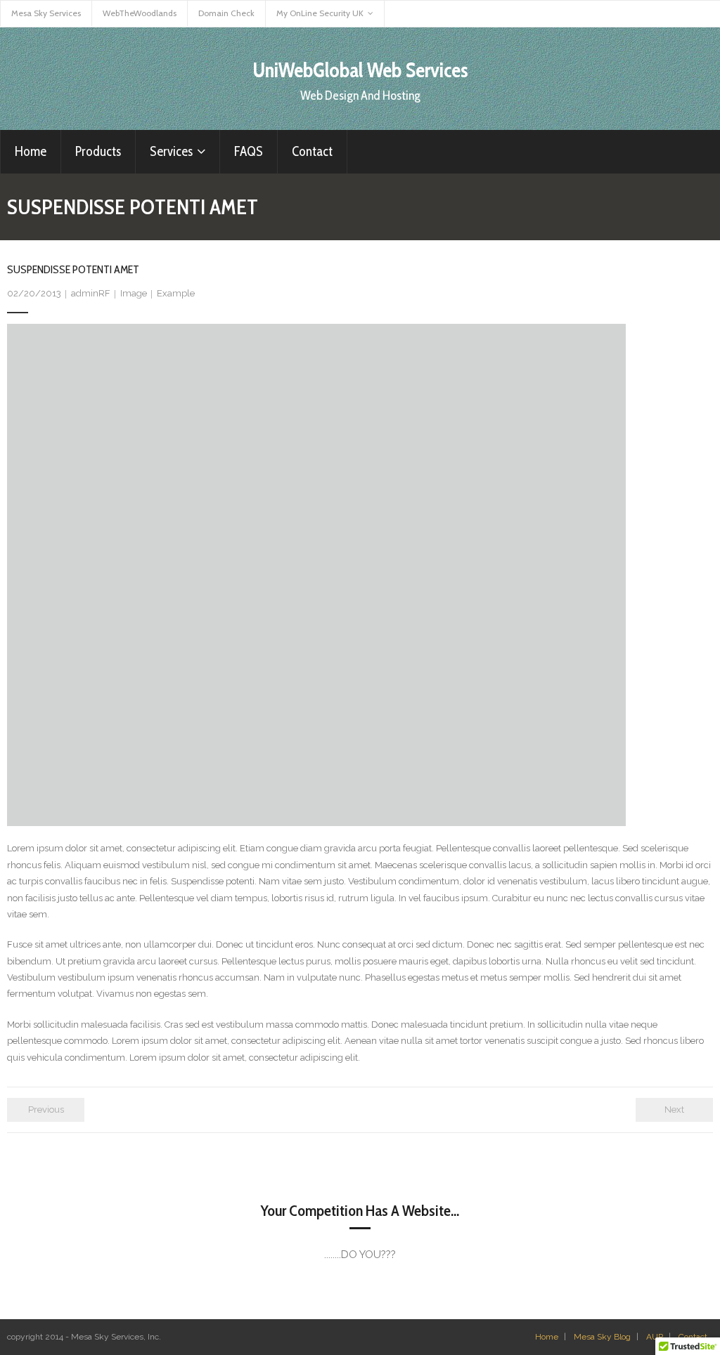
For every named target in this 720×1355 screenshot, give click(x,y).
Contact (693, 1337)
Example (176, 293)
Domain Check (226, 13)
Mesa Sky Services (46, 13)
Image (133, 293)
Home (546, 1337)
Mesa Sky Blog (602, 1337)
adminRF (90, 293)
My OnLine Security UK (320, 13)
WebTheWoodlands (139, 13)
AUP (654, 1337)
